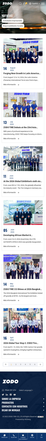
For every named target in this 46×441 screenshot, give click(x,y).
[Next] (40, 364)
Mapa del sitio (10, 390)
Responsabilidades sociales (13, 26)
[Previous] (6, 364)
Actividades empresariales (12, 21)
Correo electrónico (23, 438)
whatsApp (4, 437)
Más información (9, 84)
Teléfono (14, 437)
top (41, 437)
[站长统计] (41, 416)
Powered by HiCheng (23, 419)
